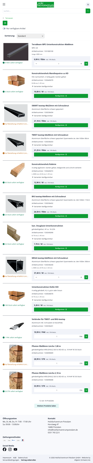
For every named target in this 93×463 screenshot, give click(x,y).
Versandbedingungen (11, 460)
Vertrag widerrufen (28, 460)
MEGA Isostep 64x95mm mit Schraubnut (50, 258)
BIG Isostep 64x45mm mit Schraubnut (49, 196)
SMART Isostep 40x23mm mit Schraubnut (50, 105)
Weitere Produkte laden (46, 406)
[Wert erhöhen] (81, 63)
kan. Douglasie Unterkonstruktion (47, 226)
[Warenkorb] (88, 4)
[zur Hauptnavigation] (4, 4)
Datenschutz (23, 458)
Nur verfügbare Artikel (15, 28)
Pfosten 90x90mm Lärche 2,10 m (46, 373)
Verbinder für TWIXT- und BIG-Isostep (48, 319)
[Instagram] (10, 450)
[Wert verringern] (36, 63)
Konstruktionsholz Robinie (44, 164)
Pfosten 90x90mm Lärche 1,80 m (46, 346)
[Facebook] (4, 450)
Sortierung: (10, 36)
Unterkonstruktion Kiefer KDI (45, 287)
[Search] (88, 11)
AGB (14, 458)
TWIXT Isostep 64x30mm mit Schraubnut (50, 135)
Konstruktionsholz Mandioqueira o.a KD (50, 73)
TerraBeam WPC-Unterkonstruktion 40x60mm (52, 44)
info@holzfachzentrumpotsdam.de (63, 430)
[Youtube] (15, 450)
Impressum (7, 458)
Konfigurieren (60, 96)
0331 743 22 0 (53, 432)
